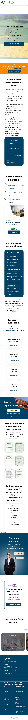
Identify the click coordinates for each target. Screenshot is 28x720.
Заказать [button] (14, 232)
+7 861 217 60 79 (8, 673)
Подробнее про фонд (14, 604)
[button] (14, 345)
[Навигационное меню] (26, 2)
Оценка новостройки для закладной (19, 691)
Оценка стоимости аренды (17, 696)
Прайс (9, 679)
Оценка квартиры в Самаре (6, 691)
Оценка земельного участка (6, 699)
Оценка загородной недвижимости (7, 704)
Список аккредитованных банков (19, 711)
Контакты (21, 679)
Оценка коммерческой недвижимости (19, 684)
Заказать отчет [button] (14, 43)
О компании (15, 679)
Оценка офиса (18, 689)
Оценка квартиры (9, 636)
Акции (5, 679)
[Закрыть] (26, 64)
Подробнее (13, 410)
